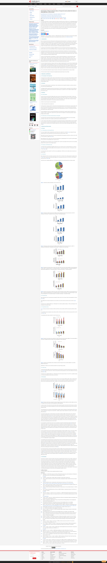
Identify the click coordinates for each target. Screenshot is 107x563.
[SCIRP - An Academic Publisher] (34, 1)
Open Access (72, 553)
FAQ (29, 57)
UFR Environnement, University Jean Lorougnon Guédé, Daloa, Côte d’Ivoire (51, 16)
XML (54, 18)
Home (30, 6)
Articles (31, 12)
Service (60, 552)
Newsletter (30, 52)
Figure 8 (44, 370)
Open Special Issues (32, 46)
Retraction (72, 556)
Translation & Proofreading (62, 555)
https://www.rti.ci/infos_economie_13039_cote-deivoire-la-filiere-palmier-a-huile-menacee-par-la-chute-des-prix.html (58, 483)
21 (41, 523)
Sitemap (43, 556)
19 (41, 517)
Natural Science (32, 92)
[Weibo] (37, 125)
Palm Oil (42, 31)
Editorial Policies (52, 554)
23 (41, 530)
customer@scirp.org (33, 129)
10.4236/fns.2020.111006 (45, 18)
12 (41, 504)
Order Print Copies (61, 554)
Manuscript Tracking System (62, 553)
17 (45, 411)
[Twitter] (29, 125)
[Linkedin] (34, 125)
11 (52, 66)
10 (45, 65)
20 (43, 427)
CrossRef (44, 476)
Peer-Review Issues (53, 556)
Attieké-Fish (47, 31)
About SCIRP (52, 552)
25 (57, 446)
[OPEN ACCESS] (67, 1)
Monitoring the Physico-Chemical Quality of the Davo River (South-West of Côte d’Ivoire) (34, 41)
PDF (50, 18)
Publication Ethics (73, 554)
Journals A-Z (43, 553)
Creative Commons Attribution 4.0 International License (60, 548)
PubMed (47, 496)
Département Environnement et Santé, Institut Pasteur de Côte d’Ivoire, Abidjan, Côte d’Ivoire (53, 17)
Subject (43, 554)
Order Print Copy (31, 54)
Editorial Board (32, 15)
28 (61, 453)
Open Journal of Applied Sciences (34, 112)
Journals (33, 6)
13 (69, 117)
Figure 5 (43, 157)
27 (43, 452)
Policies (72, 552)
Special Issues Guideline (33, 49)
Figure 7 (42, 308)
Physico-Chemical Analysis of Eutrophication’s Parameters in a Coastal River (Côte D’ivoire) (33, 34)
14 (65, 118)
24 (75, 435)
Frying (44, 31)
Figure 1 (51, 136)
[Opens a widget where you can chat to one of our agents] (104, 561)
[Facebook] (32, 125)
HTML (52, 18)
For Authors (51, 555)
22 (41, 526)
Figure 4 (42, 147)
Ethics (51, 553)
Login (76, 1)
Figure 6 (42, 298)
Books (42, 555)
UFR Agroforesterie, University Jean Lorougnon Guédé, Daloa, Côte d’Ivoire (51, 15)
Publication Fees (32, 17)
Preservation (72, 555)
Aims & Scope (32, 10)
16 (75, 409)
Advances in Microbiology (33, 73)
